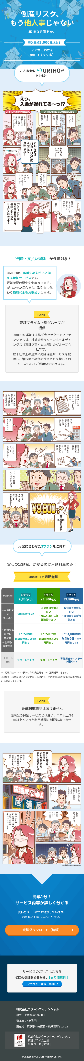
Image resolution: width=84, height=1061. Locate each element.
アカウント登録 (42, 984)
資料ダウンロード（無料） (42, 929)
